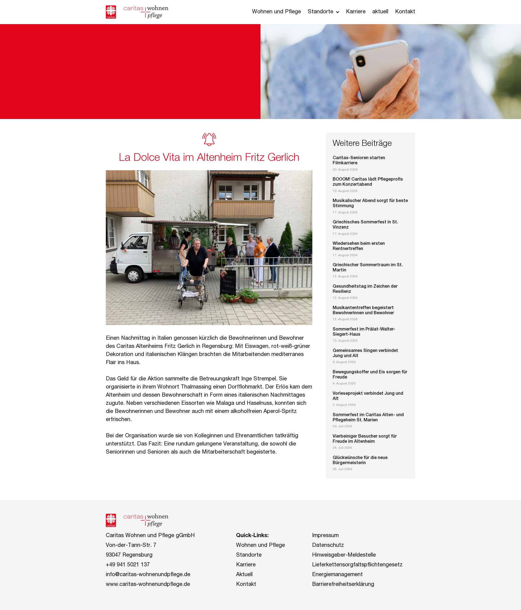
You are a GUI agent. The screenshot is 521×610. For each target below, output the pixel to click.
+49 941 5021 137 (128, 565)
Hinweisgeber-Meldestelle (344, 555)
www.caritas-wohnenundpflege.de (148, 584)
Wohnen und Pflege (276, 12)
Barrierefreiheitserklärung (343, 584)
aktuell (380, 12)
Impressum (325, 536)
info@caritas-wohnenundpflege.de (148, 575)
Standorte (320, 12)
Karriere (356, 12)
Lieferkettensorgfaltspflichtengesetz (357, 565)
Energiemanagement (337, 575)
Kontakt (405, 12)
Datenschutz (328, 545)
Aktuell (244, 575)
